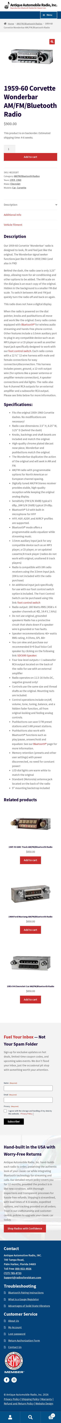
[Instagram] (14, 1380)
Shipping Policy (30, 1399)
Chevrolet (15, 183)
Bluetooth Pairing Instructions (26, 1292)
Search (30, 1417)
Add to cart (30, 157)
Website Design (44, 1403)
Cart (47, 1414)
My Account (15, 1327)
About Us (13, 1320)
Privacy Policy (26, 1113)
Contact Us (14, 1347)
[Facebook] (6, 1380)
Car (14, 187)
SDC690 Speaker (26, 655)
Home (11, 23)
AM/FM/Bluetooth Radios (29, 23)
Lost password (16, 1334)
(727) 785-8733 (12, 1273)
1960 (18, 180)
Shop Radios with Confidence (25, 1228)
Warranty (46, 1399)
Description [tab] (10, 204)
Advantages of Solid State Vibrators (29, 1306)
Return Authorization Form (24, 1340)
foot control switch (19, 351)
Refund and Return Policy (19, 1403)
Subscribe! (14, 1121)
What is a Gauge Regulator (23, 1299)
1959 (12, 180)
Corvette (21, 187)
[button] (52, 41)
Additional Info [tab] (12, 214)
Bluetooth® (28, 324)
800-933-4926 (23, 1268)
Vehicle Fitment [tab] (13, 224)
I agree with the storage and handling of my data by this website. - (30, 1112)
